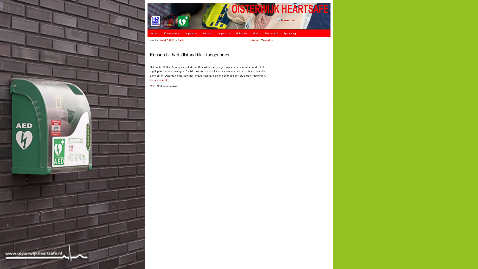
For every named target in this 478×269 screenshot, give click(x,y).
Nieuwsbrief (271, 33)
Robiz (181, 40)
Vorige (254, 40)
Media (256, 33)
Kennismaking (171, 33)
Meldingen (241, 33)
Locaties (207, 33)
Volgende (267, 40)
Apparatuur (224, 33)
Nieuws (154, 33)
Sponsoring (290, 33)
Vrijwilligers (191, 33)
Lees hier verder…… (162, 79)
